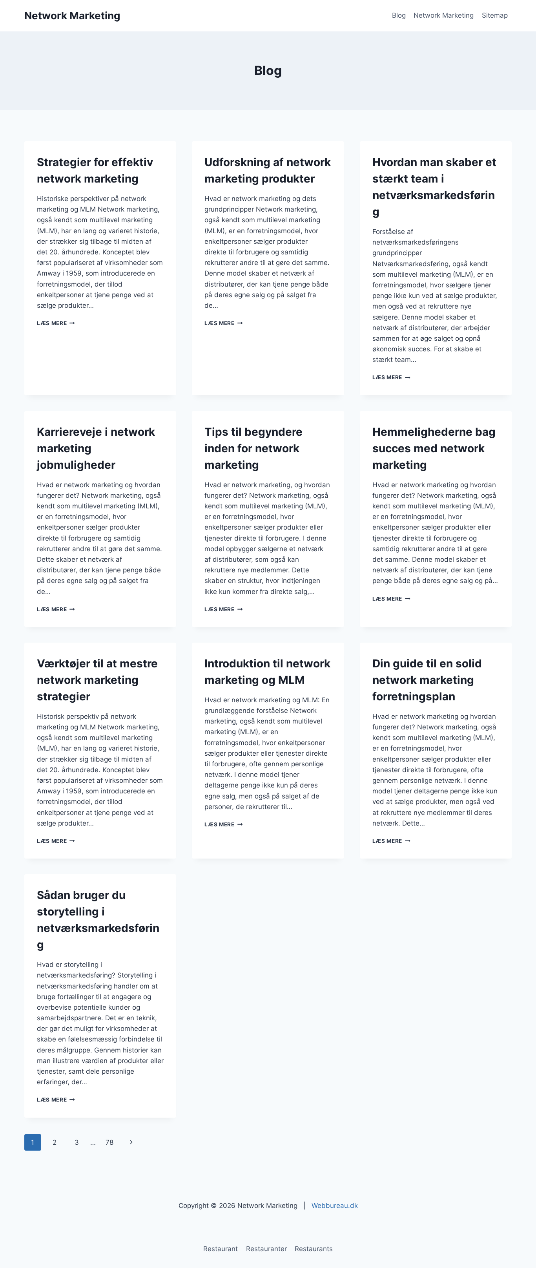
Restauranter (266, 1249)
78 (109, 1142)
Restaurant (220, 1249)
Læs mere (56, 323)
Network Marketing (444, 15)
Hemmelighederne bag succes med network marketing (434, 448)
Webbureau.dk (335, 1206)
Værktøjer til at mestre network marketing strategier (97, 680)
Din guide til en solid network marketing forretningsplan (427, 680)
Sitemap (495, 15)
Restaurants (314, 1249)
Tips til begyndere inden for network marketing (253, 448)
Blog (399, 15)
